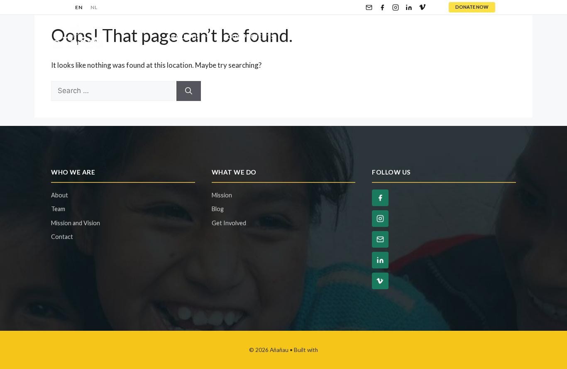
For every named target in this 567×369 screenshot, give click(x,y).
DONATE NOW (472, 7)
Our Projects (251, 36)
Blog (450, 36)
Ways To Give (390, 36)
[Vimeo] (422, 7)
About (59, 195)
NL (93, 7)
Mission (222, 195)
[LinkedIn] (409, 7)
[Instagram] (395, 7)
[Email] (369, 7)
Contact (491, 36)
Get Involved (315, 36)
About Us (183, 36)
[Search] (188, 91)
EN (78, 7)
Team (58, 208)
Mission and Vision (75, 222)
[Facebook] (382, 7)
